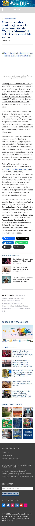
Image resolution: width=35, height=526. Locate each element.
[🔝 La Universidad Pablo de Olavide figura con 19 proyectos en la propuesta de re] (7, 434)
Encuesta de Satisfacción (11, 459)
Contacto (5, 452)
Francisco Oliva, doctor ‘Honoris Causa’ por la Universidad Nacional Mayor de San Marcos (22, 354)
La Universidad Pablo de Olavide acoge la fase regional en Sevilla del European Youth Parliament (22, 363)
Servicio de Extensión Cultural (16, 169)
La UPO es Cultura (9, 19)
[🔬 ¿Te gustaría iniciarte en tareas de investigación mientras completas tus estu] (17, 434)
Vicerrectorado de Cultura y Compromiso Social (16, 310)
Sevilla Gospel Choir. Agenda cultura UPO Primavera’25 (23, 260)
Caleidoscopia (20, 295)
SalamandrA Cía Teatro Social (12, 303)
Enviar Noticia (7, 455)
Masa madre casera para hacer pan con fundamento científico (22, 383)
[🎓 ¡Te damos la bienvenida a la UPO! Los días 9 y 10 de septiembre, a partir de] (7, 423)
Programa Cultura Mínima (11, 301)
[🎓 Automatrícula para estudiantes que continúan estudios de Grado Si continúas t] (17, 423)
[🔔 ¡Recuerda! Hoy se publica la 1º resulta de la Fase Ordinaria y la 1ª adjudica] (28, 423)
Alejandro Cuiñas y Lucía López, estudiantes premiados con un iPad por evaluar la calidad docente (21, 394)
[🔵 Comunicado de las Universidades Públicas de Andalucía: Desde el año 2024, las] (28, 434)
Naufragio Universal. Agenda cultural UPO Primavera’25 (20, 269)
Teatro (25, 306)
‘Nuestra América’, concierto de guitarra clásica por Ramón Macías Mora (23, 279)
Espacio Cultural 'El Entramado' (12, 298)
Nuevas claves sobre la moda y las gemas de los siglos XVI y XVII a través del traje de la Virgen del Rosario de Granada (17, 374)
